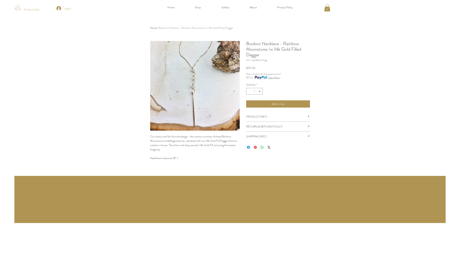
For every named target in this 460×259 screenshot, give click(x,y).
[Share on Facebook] (248, 147)
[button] (327, 8)
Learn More (274, 77)
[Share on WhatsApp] (262, 147)
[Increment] (260, 91)
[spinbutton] (254, 91)
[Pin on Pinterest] (255, 147)
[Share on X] (269, 147)
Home (153, 28)
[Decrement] (249, 91)
